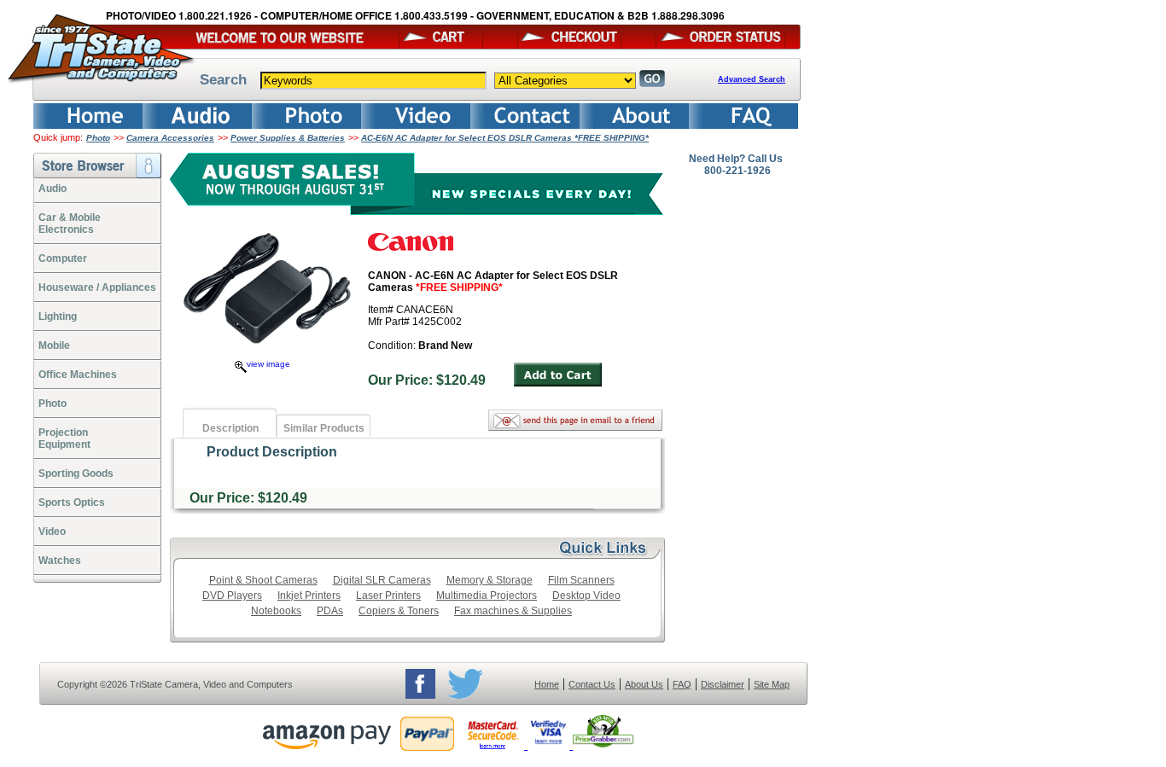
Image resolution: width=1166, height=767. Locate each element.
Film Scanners (581, 580)
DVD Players (232, 595)
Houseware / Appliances (97, 287)
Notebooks (276, 611)
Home (546, 684)
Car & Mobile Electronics (69, 223)
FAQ (682, 684)
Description (230, 428)
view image (268, 364)
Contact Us (591, 684)
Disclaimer (722, 684)
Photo (98, 137)
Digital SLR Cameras (382, 580)
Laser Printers (388, 595)
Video (52, 531)
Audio (52, 189)
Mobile (54, 346)
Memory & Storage (489, 580)
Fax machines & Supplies (513, 611)
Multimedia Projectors (486, 595)
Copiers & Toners (399, 611)
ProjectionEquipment (64, 438)
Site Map (772, 684)
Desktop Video (586, 595)
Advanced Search (751, 79)
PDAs (330, 611)
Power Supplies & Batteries (287, 137)
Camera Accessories (170, 137)
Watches (59, 561)
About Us (644, 684)
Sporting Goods (76, 473)
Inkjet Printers (309, 595)
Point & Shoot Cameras (263, 580)
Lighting (57, 316)
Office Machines (77, 375)
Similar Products (323, 428)
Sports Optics (71, 502)
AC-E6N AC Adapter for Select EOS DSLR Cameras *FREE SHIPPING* (505, 137)
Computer (62, 258)
